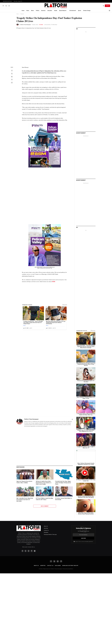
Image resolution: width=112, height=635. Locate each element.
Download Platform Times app (50, 534)
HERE (53, 281)
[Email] (12, 82)
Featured (41, 24)
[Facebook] (12, 70)
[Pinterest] (12, 79)
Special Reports (62, 10)
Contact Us (46, 530)
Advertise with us (7, 1)
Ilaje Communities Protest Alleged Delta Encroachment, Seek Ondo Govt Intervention (24, 499)
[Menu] (109, 10)
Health (55, 10)
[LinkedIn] (12, 76)
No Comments (48, 24)
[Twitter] (12, 73)
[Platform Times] (56, 6)
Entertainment (72, 10)
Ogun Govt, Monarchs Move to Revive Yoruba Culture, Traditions (24, 482)
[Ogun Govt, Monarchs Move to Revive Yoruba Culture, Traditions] (25, 474)
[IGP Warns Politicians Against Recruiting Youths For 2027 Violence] (45, 491)
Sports (79, 10)
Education (50, 10)
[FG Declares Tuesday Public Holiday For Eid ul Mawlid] (64, 491)
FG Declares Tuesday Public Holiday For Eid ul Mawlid (63, 498)
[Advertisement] (44, 182)
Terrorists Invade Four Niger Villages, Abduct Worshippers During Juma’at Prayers (63, 483)
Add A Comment (45, 506)
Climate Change (86, 10)
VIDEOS (107, 5)
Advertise (46, 528)
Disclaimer (46, 532)
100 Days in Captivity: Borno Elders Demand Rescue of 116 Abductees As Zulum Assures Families (43, 483)
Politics (37, 10)
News (27, 10)
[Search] (103, 5)
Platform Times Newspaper (25, 24)
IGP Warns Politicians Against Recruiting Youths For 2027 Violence (44, 498)
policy (87, 541)
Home (23, 10)
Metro (32, 10)
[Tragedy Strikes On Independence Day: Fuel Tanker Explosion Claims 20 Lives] (44, 45)
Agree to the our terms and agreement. (84, 541)
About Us (46, 526)
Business (43, 10)
